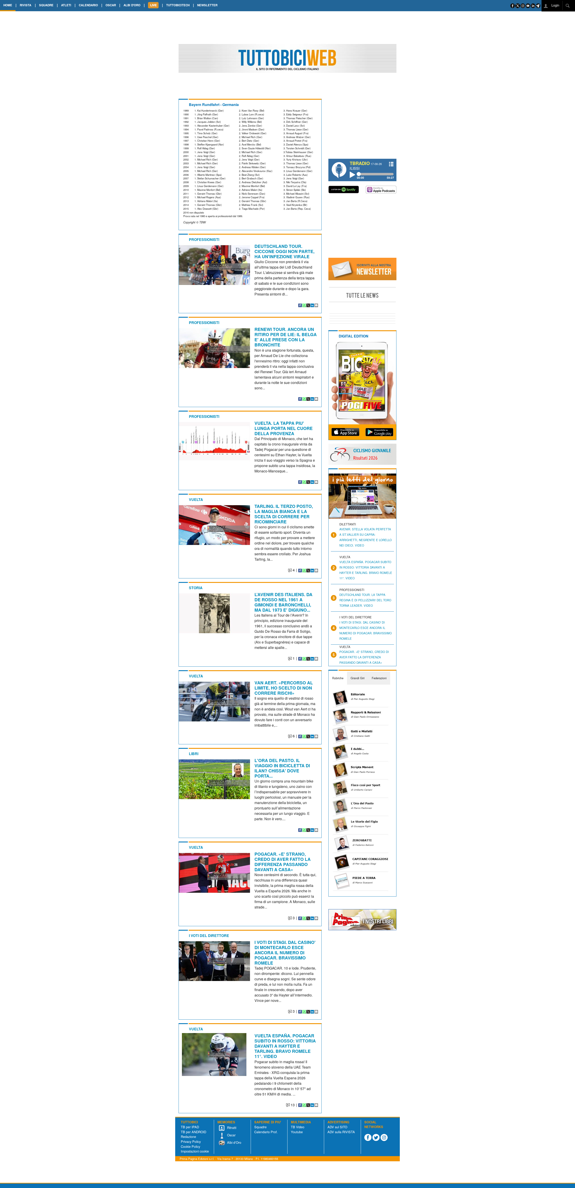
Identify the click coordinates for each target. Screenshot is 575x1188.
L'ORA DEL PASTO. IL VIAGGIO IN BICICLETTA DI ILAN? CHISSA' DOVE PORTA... (282, 768)
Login (555, 5)
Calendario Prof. (266, 1131)
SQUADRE (46, 5)
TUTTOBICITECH (178, 5)
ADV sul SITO (337, 1126)
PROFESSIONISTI (204, 239)
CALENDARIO (88, 5)
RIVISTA (25, 5)
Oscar (231, 1135)
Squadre (260, 1126)
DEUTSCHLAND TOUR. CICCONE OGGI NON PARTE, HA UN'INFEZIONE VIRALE (284, 251)
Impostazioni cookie (195, 1151)
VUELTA (196, 499)
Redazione (188, 1136)
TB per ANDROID (193, 1131)
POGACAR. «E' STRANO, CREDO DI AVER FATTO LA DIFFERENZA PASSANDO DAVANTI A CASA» (282, 862)
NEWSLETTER (207, 5)
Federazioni (379, 678)
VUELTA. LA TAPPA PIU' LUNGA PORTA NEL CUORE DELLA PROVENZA (283, 428)
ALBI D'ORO (132, 5)
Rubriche (337, 678)
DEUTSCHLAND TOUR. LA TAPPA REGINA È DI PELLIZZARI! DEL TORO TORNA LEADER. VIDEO (365, 600)
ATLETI (66, 5)
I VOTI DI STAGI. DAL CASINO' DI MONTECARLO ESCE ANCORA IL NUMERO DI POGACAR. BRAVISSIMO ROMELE (285, 952)
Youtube (297, 1131)
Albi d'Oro (233, 1142)
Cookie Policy (190, 1146)
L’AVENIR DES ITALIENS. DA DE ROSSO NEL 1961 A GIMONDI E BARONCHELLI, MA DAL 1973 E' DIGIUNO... (283, 602)
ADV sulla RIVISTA (341, 1131)
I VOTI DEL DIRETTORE (209, 935)
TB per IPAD (190, 1126)
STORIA (196, 587)
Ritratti (231, 1127)
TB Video (297, 1126)
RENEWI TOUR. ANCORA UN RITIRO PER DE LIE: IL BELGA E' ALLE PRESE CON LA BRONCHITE (285, 337)
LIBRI (193, 753)
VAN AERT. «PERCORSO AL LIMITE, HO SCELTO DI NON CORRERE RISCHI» (283, 687)
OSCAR (111, 5)
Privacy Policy (191, 1141)
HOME (7, 5)
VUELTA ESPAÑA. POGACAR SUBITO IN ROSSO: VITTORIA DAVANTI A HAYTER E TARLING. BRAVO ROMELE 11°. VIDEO (285, 1045)
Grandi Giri (358, 678)
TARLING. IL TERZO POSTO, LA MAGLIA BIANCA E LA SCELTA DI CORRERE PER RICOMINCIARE (283, 514)
